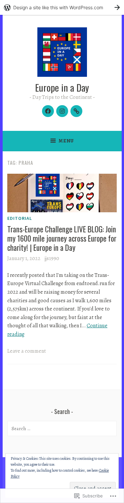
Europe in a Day (62, 87)
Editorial (19, 218)
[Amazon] (76, 111)
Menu (66, 140)
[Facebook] (48, 111)
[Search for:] (62, 428)
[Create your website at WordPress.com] (62, 7)
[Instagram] (62, 111)
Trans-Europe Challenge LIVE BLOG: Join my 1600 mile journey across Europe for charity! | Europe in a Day (61, 238)
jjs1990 (52, 258)
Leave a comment (26, 351)
